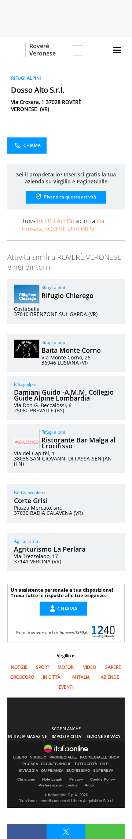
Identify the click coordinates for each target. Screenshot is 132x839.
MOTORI (66, 667)
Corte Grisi (31, 500)
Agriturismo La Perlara (49, 549)
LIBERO (20, 757)
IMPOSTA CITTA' (67, 736)
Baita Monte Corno (71, 350)
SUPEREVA (103, 770)
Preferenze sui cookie (58, 785)
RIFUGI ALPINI (26, 78)
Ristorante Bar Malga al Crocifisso (78, 442)
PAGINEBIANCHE (56, 764)
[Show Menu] (117, 50)
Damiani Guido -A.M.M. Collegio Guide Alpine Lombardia (64, 395)
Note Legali (52, 779)
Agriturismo (26, 541)
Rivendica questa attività (69, 197)
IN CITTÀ (51, 677)
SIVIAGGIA (28, 770)
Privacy (76, 779)
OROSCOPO (22, 677)
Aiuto (89, 785)
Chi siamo (26, 779)
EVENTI (66, 687)
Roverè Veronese (42, 49)
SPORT (43, 667)
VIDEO (89, 667)
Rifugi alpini (53, 287)
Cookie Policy (102, 779)
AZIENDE (110, 677)
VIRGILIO (38, 757)
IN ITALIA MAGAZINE (27, 736)
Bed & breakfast (30, 493)
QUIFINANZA (52, 770)
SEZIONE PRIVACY (104, 736)
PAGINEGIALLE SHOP (99, 757)
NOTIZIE (19, 667)
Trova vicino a (63, 225)
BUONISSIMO (78, 770)
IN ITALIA (81, 677)
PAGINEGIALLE (63, 757)
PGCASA (30, 764)
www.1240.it (76, 632)
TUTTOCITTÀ (85, 764)
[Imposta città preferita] (16, 50)
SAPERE (113, 667)
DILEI (105, 764)
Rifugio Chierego (67, 295)
